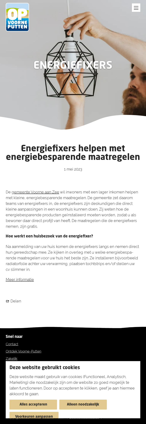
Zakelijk (11, 359)
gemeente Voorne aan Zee (35, 192)
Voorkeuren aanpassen (34, 416)
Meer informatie (20, 279)
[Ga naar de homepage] (19, 17)
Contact (12, 344)
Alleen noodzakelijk (83, 404)
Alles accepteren (33, 404)
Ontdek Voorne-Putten (23, 351)
